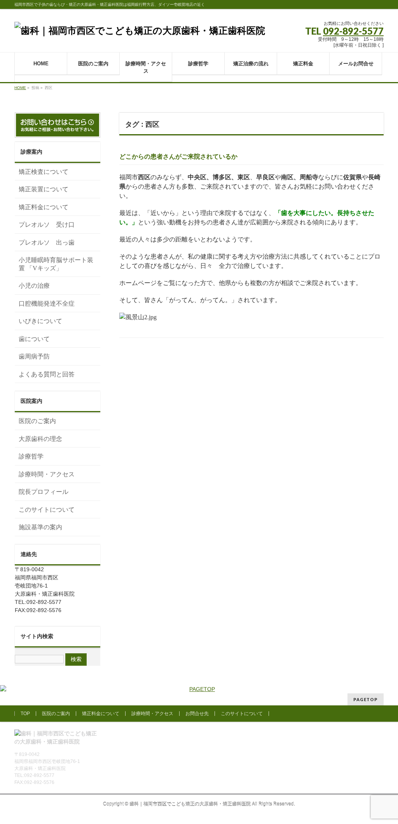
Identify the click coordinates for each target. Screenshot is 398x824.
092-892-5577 (353, 31)
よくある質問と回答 (47, 374)
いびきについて (40, 321)
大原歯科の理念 (40, 439)
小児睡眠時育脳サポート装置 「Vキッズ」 (56, 264)
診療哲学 (31, 456)
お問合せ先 (197, 713)
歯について (34, 339)
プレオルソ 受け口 (47, 224)
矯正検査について (43, 171)
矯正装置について (43, 189)
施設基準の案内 (40, 527)
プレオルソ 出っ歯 (47, 242)
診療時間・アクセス (47, 474)
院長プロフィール (43, 491)
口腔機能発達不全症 (47, 303)
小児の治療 (34, 285)
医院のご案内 (37, 421)
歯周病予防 (34, 356)
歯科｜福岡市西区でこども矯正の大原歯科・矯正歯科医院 (190, 804)
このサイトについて (47, 509)
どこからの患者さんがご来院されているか (181, 156)
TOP (25, 713)
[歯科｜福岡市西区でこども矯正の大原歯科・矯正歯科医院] (139, 30)
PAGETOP (365, 699)
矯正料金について (43, 207)
